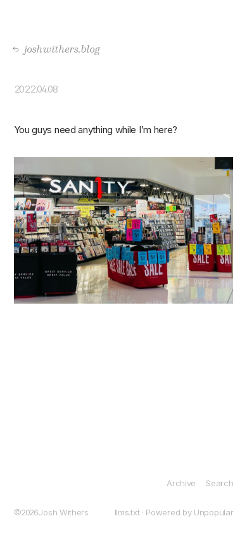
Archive (181, 483)
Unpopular (213, 512)
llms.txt (127, 512)
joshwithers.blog (58, 48)
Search (219, 483)
